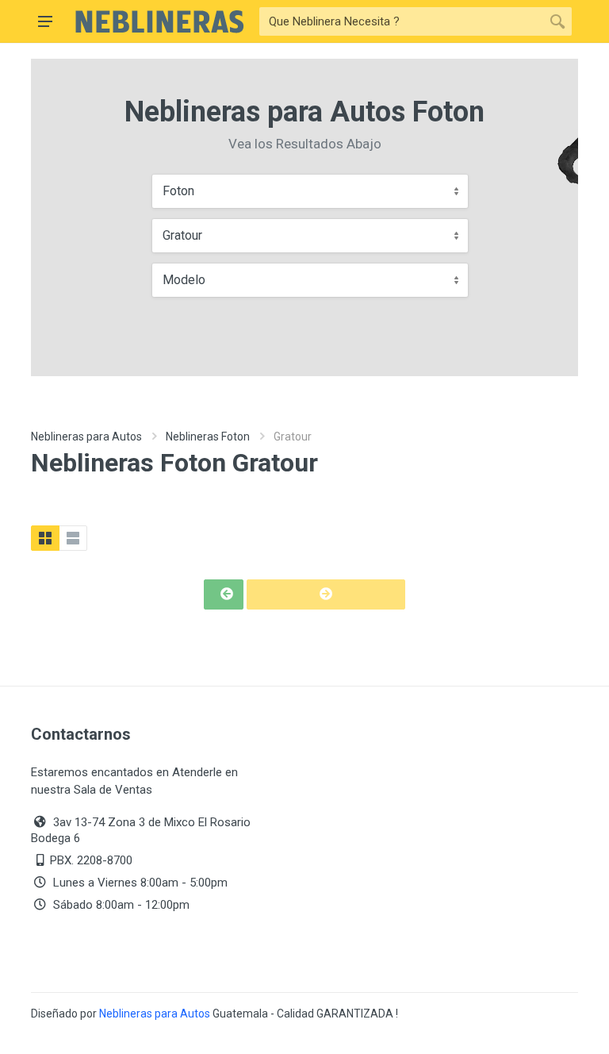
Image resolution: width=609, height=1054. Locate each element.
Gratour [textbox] (182, 235)
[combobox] (310, 191)
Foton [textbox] (178, 190)
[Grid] (45, 538)
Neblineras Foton (208, 436)
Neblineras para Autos (86, 436)
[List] (73, 538)
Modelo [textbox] (184, 279)
